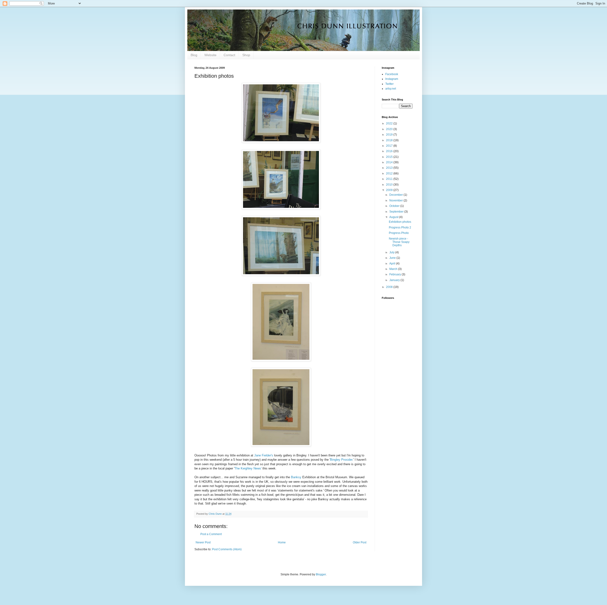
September (396, 211)
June (392, 257)
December (396, 194)
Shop (246, 55)
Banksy (296, 477)
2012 (389, 173)
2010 (389, 184)
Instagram (391, 79)
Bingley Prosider (341, 459)
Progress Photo (399, 233)
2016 (389, 151)
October (394, 206)
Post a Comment (211, 534)
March (393, 269)
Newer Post (203, 542)
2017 (389, 145)
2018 (389, 140)
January (394, 280)
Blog (194, 55)
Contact (229, 55)
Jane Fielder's (263, 455)
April (392, 263)
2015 (389, 157)
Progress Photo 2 (400, 227)
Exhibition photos (400, 221)
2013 (389, 167)
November (396, 200)
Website (210, 55)
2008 (389, 287)
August (394, 217)
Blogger (321, 574)
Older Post (359, 542)
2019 (389, 134)
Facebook (391, 74)
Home (282, 542)
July (392, 252)
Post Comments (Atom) (227, 549)
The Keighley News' (248, 468)
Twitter (389, 84)
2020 (389, 129)
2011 (389, 179)
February (395, 274)
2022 (389, 123)
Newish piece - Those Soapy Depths (399, 242)
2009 (389, 190)
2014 (389, 162)
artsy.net (390, 88)
